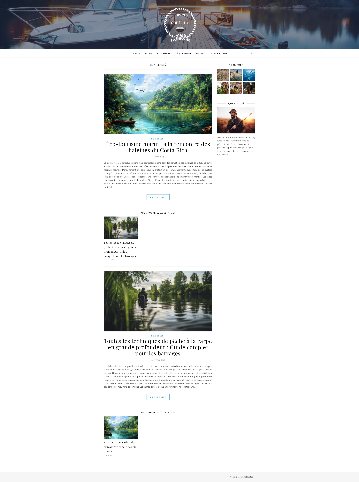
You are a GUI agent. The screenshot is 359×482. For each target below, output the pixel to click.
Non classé (158, 139)
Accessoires (164, 53)
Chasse (136, 53)
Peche (148, 53)
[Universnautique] (179, 24)
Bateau (200, 53)
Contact (233, 477)
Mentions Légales (245, 477)
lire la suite (158, 197)
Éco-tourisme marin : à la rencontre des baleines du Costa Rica (158, 147)
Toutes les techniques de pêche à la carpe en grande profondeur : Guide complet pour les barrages (158, 347)
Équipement (184, 53)
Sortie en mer (218, 53)
